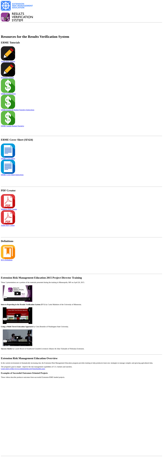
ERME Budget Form (8, 94)
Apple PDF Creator (8, 225)
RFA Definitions (6, 260)
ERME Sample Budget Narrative (12, 126)
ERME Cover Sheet (8, 159)
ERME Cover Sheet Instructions (12, 175)
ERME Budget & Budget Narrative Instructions (17, 110)
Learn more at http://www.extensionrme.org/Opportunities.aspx (23, 369)
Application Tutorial (8, 61)
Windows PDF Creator (9, 209)
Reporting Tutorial (7, 77)
